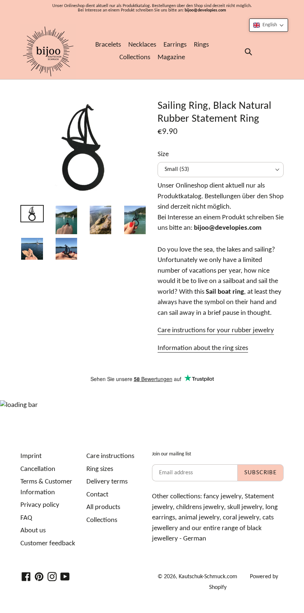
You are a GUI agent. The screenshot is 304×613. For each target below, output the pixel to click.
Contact (97, 494)
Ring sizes (99, 469)
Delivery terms (107, 481)
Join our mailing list (171, 454)
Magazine (171, 57)
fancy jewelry (222, 496)
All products (103, 507)
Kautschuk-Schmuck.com (208, 577)
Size (163, 154)
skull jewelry (244, 507)
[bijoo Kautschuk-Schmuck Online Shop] (48, 51)
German (194, 538)
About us (33, 530)
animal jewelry (198, 517)
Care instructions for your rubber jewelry (216, 330)
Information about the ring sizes (203, 348)
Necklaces (142, 44)
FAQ (26, 518)
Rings (201, 44)
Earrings (174, 44)
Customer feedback (47, 543)
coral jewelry (241, 517)
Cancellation (37, 469)
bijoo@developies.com (205, 10)
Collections (134, 57)
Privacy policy (39, 505)
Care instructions (110, 456)
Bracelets (108, 44)
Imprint (31, 456)
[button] (269, 25)
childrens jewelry (200, 507)
